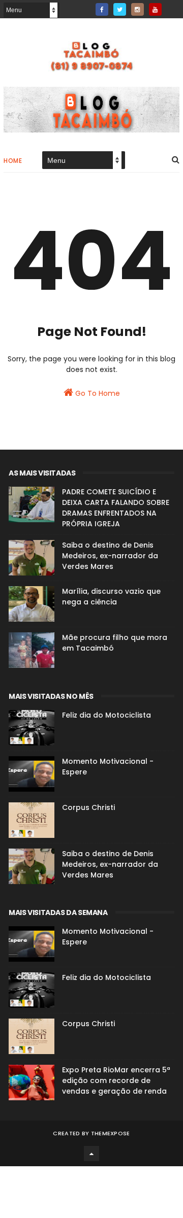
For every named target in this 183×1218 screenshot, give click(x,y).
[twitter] (119, 9)
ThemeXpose (110, 1133)
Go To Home (96, 393)
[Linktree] (173, 6)
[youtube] (155, 9)
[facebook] (102, 9)
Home (13, 160)
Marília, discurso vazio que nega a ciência (111, 596)
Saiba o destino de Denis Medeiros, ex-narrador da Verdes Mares (110, 555)
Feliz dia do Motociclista (106, 715)
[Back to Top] (91, 1153)
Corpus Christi (88, 807)
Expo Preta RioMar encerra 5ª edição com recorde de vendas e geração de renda (116, 1080)
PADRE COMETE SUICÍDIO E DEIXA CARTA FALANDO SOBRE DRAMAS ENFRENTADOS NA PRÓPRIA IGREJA (115, 508)
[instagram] (137, 9)
